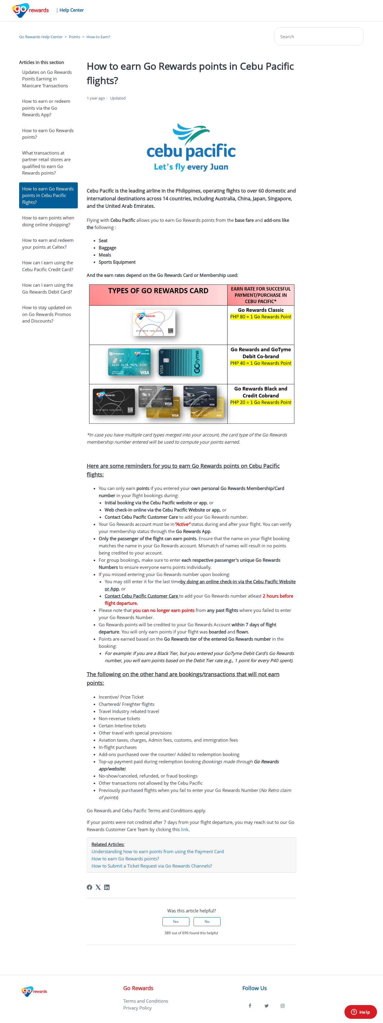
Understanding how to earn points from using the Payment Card (158, 851)
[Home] (34, 999)
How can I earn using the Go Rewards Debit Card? (47, 288)
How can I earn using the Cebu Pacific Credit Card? (47, 265)
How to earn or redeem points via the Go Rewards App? (46, 107)
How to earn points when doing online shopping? (48, 221)
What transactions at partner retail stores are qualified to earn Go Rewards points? (46, 163)
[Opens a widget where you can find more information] (360, 1012)
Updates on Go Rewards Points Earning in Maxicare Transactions (47, 78)
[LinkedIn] (107, 887)
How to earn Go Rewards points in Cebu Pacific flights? (48, 195)
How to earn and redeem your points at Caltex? (48, 243)
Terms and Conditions (145, 1001)
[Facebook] (89, 887)
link (185, 829)
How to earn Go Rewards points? (48, 133)
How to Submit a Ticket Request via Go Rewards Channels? (152, 866)
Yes (176, 921)
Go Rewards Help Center (41, 36)
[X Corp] (98, 887)
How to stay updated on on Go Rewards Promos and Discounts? (47, 314)
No (207, 921)
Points (74, 36)
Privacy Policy (137, 1008)
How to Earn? (98, 36)
